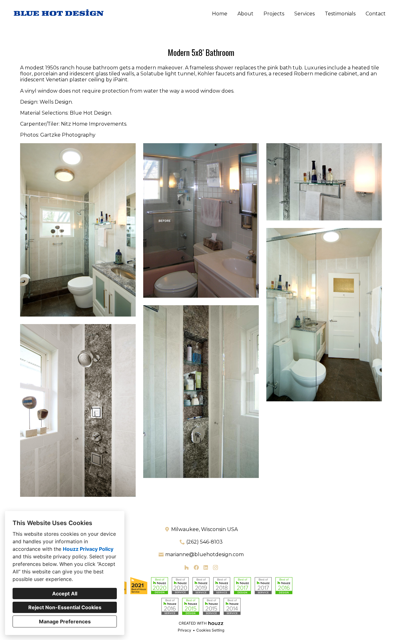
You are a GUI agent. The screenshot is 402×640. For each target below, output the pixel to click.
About (245, 14)
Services (304, 14)
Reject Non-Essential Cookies (64, 607)
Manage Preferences (65, 621)
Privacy (184, 630)
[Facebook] (196, 567)
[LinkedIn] (206, 567)
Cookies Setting (210, 630)
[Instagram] (215, 567)
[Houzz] (186, 567)
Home (219, 14)
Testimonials (340, 14)
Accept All (64, 593)
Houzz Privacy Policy (88, 549)
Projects (273, 14)
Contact (376, 14)
